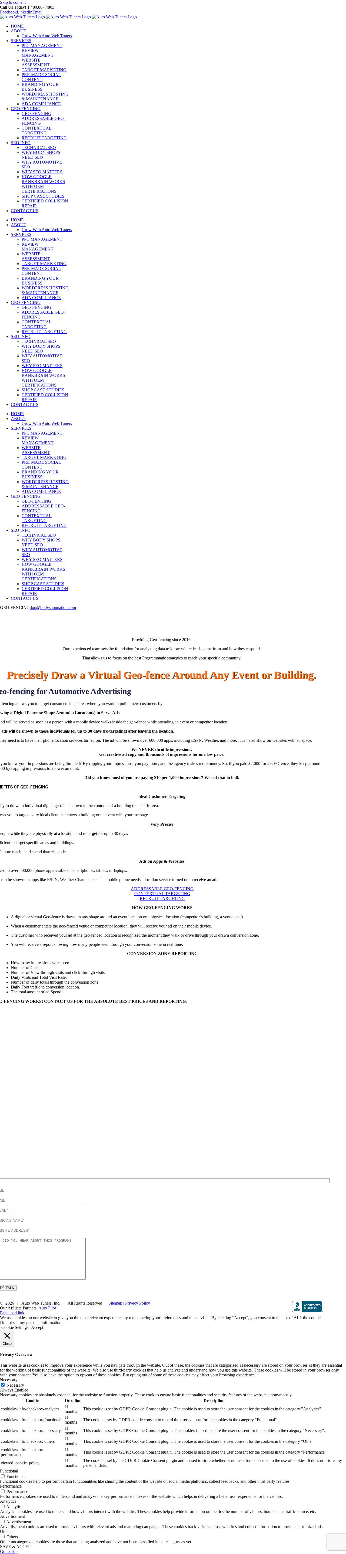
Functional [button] (9, 1471)
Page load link (12, 1313)
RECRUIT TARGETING (44, 138)
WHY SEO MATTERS (42, 172)
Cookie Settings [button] (14, 1327)
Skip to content (13, 2)
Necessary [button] (9, 1379)
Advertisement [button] (12, 1516)
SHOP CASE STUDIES (43, 196)
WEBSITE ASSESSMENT (36, 62)
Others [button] (5, 1531)
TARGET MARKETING (44, 69)
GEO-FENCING (36, 113)
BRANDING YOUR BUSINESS (40, 87)
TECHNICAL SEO (39, 147)
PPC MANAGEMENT (42, 45)
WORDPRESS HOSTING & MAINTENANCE (45, 96)
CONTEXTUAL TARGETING (37, 130)
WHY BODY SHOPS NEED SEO (41, 155)
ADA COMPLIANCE (41, 103)
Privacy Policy (137, 1303)
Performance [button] (11, 1486)
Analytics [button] (8, 1501)
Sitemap (115, 1303)
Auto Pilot (47, 1308)
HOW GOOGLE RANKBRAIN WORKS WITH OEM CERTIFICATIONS (43, 184)
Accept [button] (37, 1327)
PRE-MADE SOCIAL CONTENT (41, 77)
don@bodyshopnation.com (53, 607)
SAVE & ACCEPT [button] (16, 1546)
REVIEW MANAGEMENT (38, 52)
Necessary (15, 1385)
